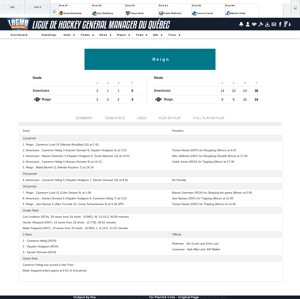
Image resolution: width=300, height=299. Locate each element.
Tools (172, 34)
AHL (12, 7)
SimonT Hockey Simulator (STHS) (122, 297)
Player (121, 34)
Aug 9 (37, 7)
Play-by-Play (170, 118)
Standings (49, 34)
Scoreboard (19, 34)
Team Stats (115, 118)
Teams (85, 34)
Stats (67, 34)
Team (139, 34)
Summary (84, 118)
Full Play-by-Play (208, 118)
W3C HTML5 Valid (213, 297)
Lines (142, 118)
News (103, 34)
